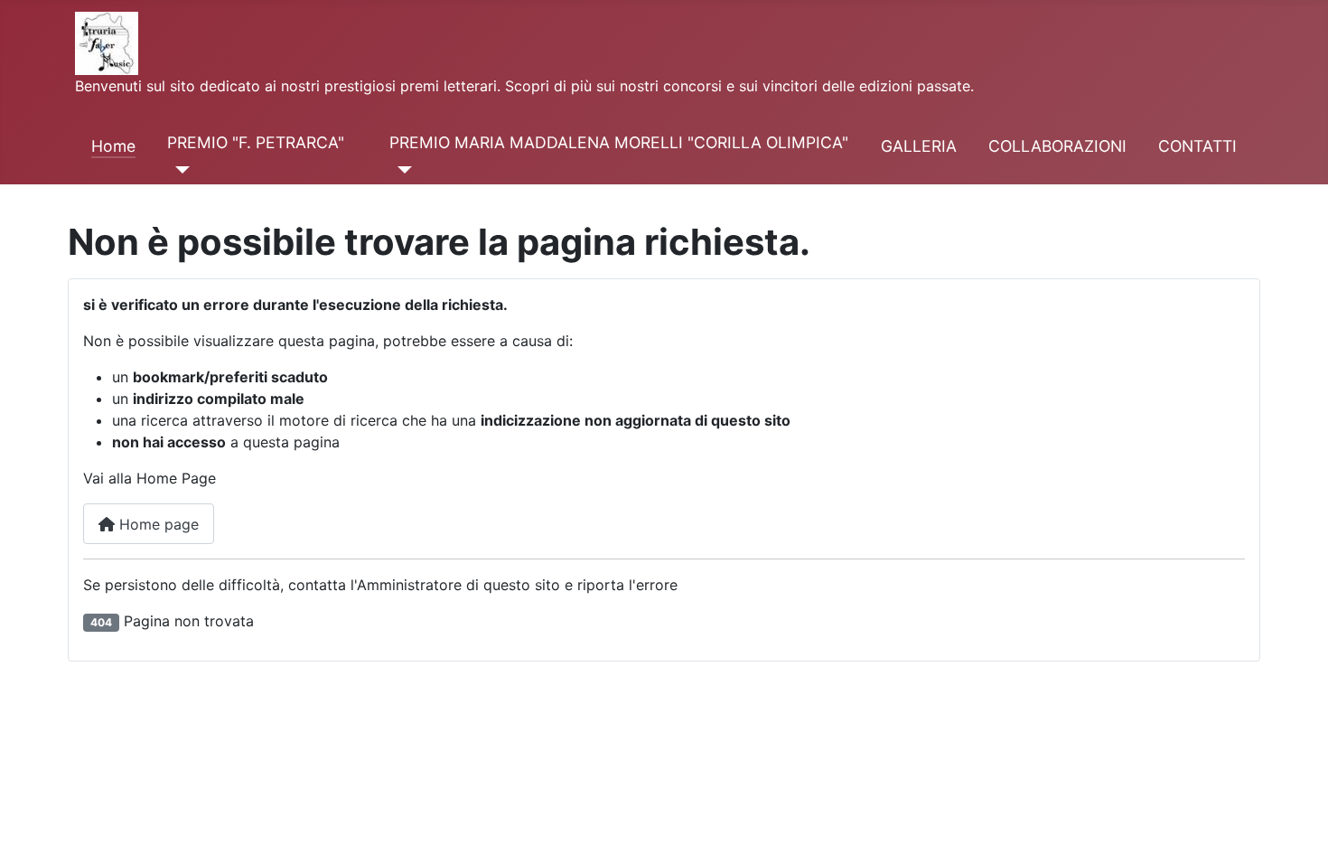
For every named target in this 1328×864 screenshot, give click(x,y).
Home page (157, 524)
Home (113, 145)
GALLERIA (919, 145)
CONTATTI (1197, 145)
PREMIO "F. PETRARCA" (255, 142)
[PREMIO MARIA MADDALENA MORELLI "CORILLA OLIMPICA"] (400, 170)
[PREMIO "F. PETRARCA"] (178, 170)
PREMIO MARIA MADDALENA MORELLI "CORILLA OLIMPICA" (618, 142)
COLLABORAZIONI (1057, 145)
